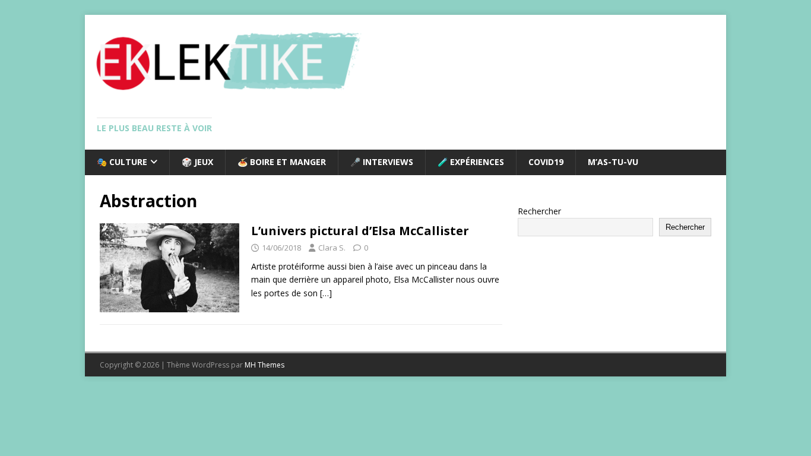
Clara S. (332, 247)
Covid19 (545, 161)
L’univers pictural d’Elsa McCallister (360, 231)
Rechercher (539, 211)
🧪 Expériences (471, 161)
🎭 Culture (122, 161)
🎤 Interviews (381, 161)
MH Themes (264, 365)
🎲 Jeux (197, 161)
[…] (326, 293)
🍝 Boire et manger (281, 161)
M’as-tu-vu (613, 161)
